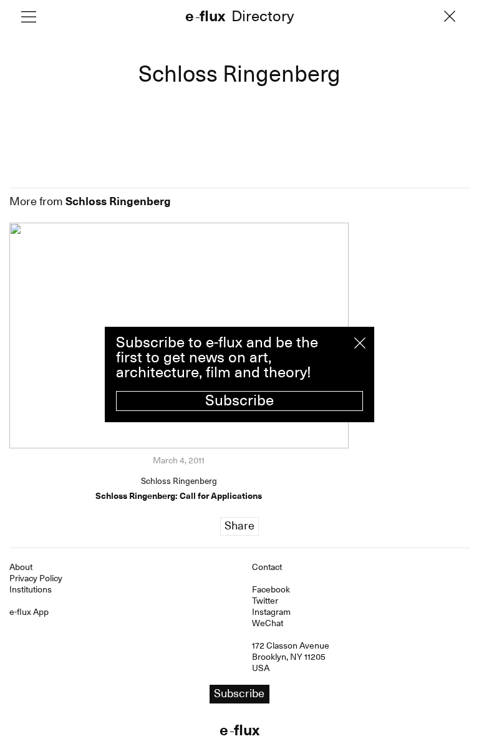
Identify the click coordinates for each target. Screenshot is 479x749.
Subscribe (239, 400)
